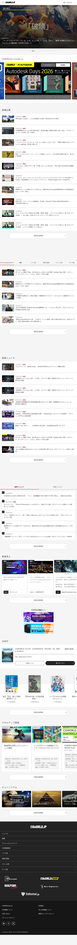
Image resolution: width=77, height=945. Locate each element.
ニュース (5, 833)
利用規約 (41, 906)
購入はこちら (60, 663)
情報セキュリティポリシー (46, 913)
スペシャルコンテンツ (9, 843)
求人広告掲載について (45, 910)
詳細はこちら (30, 663)
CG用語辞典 (6, 848)
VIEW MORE (38, 236)
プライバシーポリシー (8, 917)
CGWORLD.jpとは (7, 906)
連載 (3, 838)
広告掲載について (7, 910)
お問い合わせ (6, 913)
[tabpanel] (38, 26)
